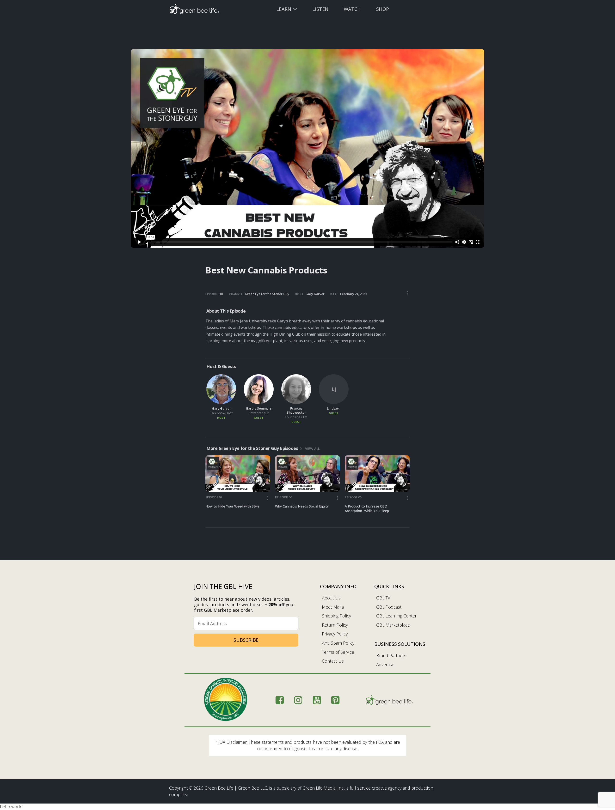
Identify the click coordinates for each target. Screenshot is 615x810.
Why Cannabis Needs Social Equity (302, 506)
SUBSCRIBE (246, 640)
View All (312, 448)
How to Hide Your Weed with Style (232, 506)
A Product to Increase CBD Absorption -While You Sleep (367, 508)
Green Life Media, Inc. (323, 788)
